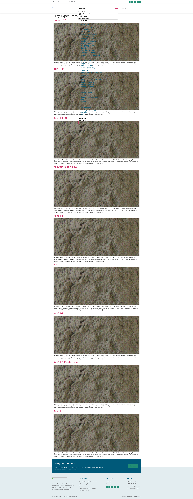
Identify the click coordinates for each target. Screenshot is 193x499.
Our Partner (82, 120)
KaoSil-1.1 (59, 215)
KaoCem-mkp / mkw (65, 166)
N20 (56, 264)
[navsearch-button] (121, 6)
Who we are (82, 11)
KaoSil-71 (59, 313)
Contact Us (82, 118)
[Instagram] (135, 2)
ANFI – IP (59, 69)
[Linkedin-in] (132, 2)
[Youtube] (140, 2)
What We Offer (83, 20)
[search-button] (122, 11)
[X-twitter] (138, 2)
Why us (81, 15)
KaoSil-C (59, 411)
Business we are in (84, 13)
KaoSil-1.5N (60, 118)
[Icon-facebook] (130, 2)
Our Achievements (84, 18)
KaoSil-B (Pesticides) (66, 362)
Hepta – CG (60, 20)
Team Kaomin (83, 16)
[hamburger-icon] (116, 8)
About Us (82, 8)
